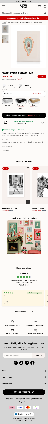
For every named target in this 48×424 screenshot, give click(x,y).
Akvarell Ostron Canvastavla (31, 22)
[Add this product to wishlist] (42, 122)
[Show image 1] (5, 29)
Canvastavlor (14, 22)
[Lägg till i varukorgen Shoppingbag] (28, 202)
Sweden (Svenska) (24, 414)
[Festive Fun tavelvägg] (24, 237)
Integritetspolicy (24, 402)
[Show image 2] (5, 39)
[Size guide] (5, 122)
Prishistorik (5, 150)
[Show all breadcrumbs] (4, 22)
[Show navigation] (3, 6)
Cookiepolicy (20, 399)
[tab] (39, 6)
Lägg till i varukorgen (24, 115)
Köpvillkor (9, 399)
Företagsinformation (34, 399)
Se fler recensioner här (24, 312)
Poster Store (29, 418)
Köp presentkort (26, 392)
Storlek (4, 90)
